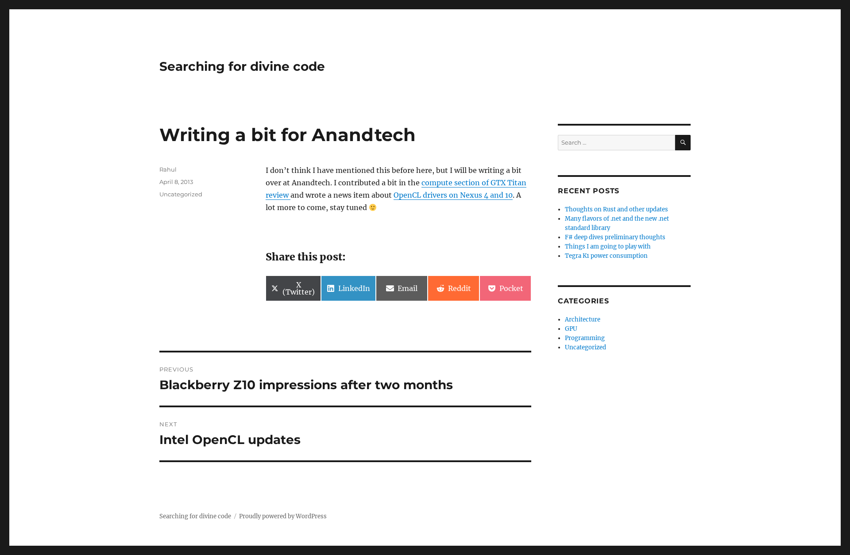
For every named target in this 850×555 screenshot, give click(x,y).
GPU (571, 329)
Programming (585, 338)
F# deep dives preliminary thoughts (615, 237)
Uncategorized (180, 194)
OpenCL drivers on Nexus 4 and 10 (453, 195)
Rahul (168, 169)
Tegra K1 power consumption (606, 256)
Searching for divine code (242, 66)
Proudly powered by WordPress (283, 516)
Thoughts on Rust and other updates (616, 209)
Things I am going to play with (608, 246)
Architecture (582, 319)
